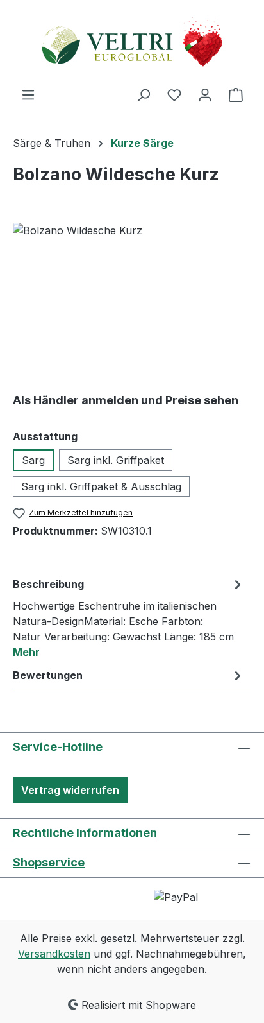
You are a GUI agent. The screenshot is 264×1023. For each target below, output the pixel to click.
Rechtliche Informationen (85, 832)
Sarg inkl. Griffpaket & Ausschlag (101, 486)
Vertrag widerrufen (70, 790)
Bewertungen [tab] (48, 675)
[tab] (129, 617)
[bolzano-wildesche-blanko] (132, 295)
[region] (132, 295)
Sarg (33, 460)
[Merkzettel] (174, 94)
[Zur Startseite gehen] (132, 43)
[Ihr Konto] (205, 94)
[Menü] (28, 94)
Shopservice (49, 862)
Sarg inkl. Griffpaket (115, 460)
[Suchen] (143, 94)
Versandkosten (54, 953)
